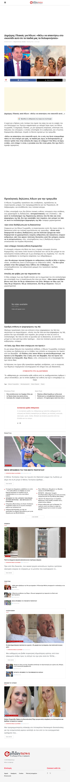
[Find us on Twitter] (50, 773)
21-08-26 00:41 (27, 649)
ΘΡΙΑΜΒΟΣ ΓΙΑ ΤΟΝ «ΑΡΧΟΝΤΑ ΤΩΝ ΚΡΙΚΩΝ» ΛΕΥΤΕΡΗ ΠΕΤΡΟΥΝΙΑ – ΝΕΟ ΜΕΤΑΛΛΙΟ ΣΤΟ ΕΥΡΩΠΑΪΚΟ (19, 499)
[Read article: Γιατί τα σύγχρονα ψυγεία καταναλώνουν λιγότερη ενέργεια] (35, 542)
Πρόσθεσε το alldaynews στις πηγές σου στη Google (36, 119)
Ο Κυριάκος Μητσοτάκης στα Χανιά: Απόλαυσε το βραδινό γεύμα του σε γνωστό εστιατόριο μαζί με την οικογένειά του (19, 505)
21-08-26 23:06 (25, 473)
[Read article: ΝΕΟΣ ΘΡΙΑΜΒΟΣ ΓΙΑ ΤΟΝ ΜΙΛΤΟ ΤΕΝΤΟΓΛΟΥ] (35, 451)
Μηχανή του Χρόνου (12, 715)
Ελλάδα (24, 41)
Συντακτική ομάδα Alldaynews (28, 408)
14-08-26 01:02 (25, 723)
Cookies (21, 773)
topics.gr (11, 762)
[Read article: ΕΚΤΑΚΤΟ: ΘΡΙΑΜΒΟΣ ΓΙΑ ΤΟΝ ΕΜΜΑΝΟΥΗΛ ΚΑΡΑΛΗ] (9, 674)
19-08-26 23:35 (18, 668)
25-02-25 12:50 (8, 41)
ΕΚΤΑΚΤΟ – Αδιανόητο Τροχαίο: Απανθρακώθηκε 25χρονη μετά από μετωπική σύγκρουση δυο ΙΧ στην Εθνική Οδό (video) (51, 494)
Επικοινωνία (7, 776)
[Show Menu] (5, 2)
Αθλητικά (8, 465)
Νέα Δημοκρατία (25, 384)
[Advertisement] (35, 20)
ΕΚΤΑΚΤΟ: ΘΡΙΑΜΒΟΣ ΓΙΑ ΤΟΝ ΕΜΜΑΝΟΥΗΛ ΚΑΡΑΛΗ (28, 672)
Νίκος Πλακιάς (35, 384)
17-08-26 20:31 (25, 562)
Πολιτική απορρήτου (31, 773)
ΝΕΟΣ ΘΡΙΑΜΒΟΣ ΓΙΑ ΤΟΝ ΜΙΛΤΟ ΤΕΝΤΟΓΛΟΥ (24, 470)
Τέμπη (42, 384)
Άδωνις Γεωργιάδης (13, 384)
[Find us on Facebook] (47, 773)
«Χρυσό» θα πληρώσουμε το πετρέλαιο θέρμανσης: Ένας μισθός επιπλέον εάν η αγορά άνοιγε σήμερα (50, 500)
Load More (35, 516)
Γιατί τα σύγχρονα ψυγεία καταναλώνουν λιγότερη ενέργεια (22, 560)
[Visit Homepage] (36, 2)
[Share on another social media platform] (64, 80)
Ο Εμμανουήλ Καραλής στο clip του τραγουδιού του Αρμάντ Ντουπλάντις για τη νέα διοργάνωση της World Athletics (19, 511)
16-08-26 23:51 (18, 674)
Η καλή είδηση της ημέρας (15, 641)
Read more (10, 483)
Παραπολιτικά (17, 41)
